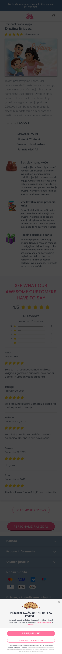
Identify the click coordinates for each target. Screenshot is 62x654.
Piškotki (31, 625)
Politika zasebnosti (44, 622)
